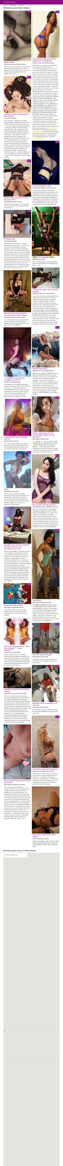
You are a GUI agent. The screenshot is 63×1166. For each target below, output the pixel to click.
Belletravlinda (9, 62)
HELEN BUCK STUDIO (9, 2)
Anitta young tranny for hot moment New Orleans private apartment (43, 435)
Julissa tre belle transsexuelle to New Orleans (16, 115)
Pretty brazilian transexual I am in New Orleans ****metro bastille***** (17, 648)
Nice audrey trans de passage (43, 505)
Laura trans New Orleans (13, 605)
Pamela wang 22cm (39, 369)
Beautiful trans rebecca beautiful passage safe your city (16, 546)
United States (13, 5)
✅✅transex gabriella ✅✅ (43, 257)
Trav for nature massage (41, 655)
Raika (6, 489)
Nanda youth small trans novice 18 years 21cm (16, 199)
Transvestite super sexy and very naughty (45, 291)
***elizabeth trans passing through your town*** (14, 379)
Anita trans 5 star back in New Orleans (44, 836)
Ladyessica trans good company (44, 769)
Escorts (5, 5)
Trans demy (36, 600)
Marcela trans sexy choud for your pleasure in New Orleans (15, 314)
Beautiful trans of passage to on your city (44, 704)
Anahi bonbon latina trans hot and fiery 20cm (17, 782)
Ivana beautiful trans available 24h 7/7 (15, 438)
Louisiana (20, 5)
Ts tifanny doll (9, 239)
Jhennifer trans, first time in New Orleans (16, 690)
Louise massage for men (41, 186)
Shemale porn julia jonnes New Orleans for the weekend (44, 60)
